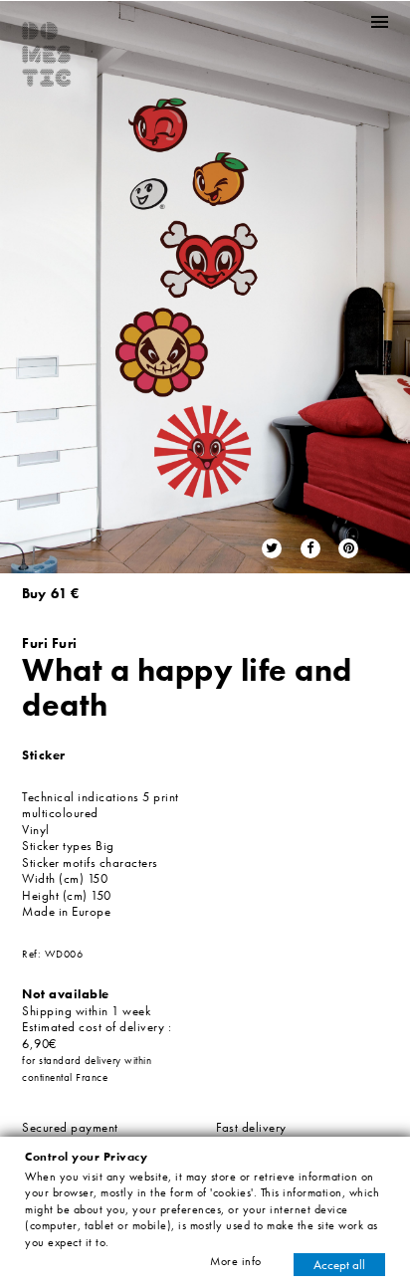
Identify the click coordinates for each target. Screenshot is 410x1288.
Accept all (339, 1264)
